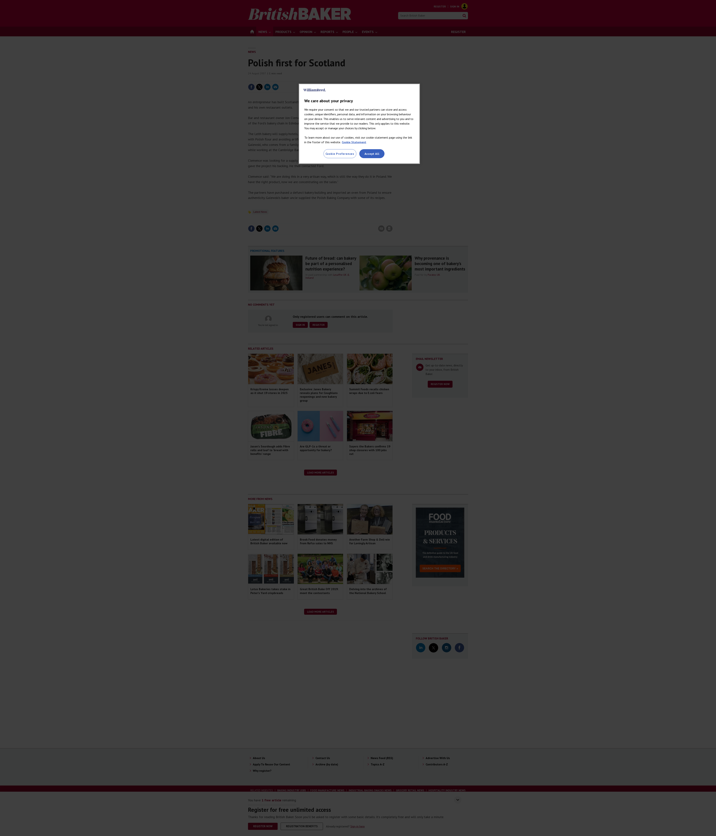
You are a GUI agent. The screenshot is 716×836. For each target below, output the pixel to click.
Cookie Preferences (340, 154)
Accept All (372, 154)
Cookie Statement (354, 142)
